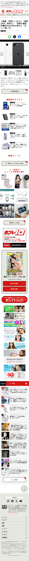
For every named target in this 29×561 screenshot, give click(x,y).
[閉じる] (27, 4)
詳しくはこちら (9, 6)
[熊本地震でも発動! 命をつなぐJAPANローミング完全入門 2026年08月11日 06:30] (7, 196)
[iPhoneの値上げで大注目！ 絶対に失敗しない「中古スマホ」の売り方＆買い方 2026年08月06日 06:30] (7, 211)
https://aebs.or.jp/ (13, 512)
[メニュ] (26, 11)
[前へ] (1, 54)
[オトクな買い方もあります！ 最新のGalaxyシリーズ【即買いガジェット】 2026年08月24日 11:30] (7, 181)
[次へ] (27, 54)
